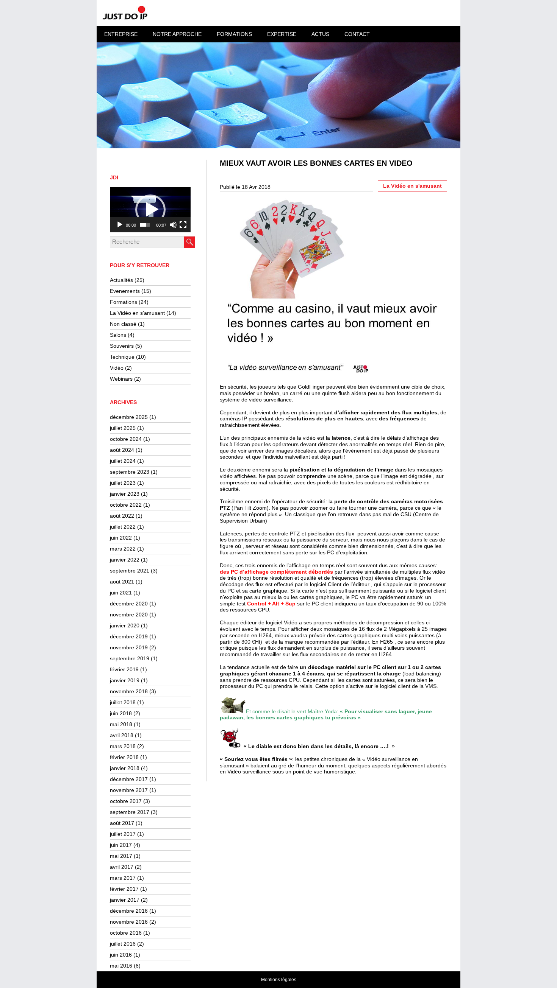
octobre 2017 (126, 801)
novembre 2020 (129, 614)
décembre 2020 (129, 604)
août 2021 (122, 582)
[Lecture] (120, 225)
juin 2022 (121, 538)
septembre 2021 (129, 571)
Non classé (123, 324)
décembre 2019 (129, 636)
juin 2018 (121, 713)
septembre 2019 (129, 658)
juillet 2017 (123, 834)
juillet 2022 (123, 527)
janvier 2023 (124, 494)
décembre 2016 (129, 911)
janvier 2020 (124, 625)
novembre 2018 (129, 691)
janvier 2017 (124, 900)
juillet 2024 (123, 461)
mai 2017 (121, 856)
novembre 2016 (129, 922)
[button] (150, 209)
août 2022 (122, 516)
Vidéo (117, 368)
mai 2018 (121, 724)
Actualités (121, 280)
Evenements (125, 291)
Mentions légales (278, 979)
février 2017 (124, 889)
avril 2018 (121, 735)
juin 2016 (121, 955)
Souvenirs (122, 346)
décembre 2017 (129, 779)
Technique (122, 357)
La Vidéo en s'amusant (137, 313)
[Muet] (173, 225)
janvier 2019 (124, 680)
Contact (357, 34)
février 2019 (124, 669)
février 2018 (124, 757)
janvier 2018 (124, 768)
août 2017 (122, 823)
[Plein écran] (183, 225)
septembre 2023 (129, 472)
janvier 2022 (124, 560)
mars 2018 (123, 746)
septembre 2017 (129, 812)
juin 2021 (121, 593)
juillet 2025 (123, 428)
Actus (320, 34)
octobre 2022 (126, 505)
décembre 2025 (129, 417)
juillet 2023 (123, 483)
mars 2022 (123, 549)
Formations (123, 302)
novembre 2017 (129, 790)
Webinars (121, 379)
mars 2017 (123, 878)
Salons (118, 335)
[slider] (145, 225)
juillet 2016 (123, 944)
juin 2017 (121, 845)
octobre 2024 (126, 439)
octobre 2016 (126, 933)
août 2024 (122, 450)
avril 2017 (121, 867)
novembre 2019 (129, 647)
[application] (150, 209)
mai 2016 (121, 966)
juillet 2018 (123, 702)
